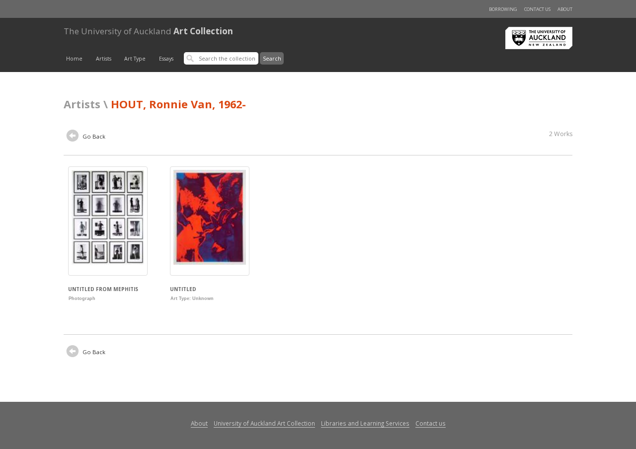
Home (74, 58)
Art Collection (148, 31)
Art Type (135, 58)
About (564, 9)
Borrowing (503, 9)
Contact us (537, 9)
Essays (166, 58)
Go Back (93, 136)
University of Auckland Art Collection (264, 423)
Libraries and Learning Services (365, 423)
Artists (103, 58)
